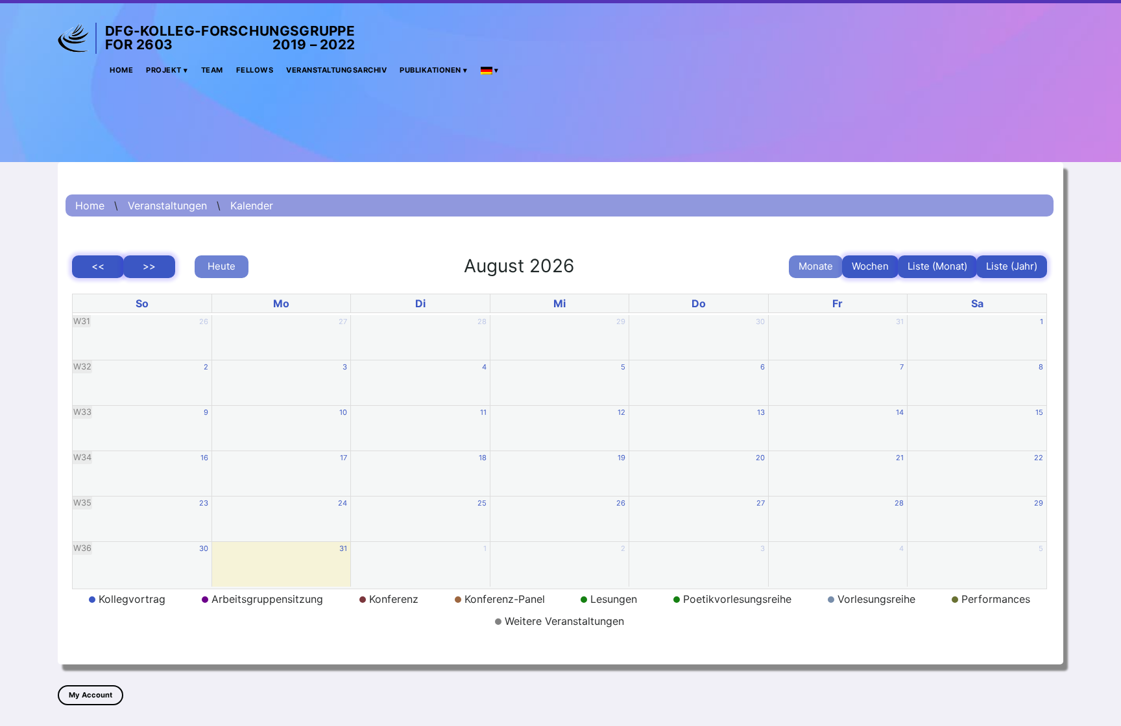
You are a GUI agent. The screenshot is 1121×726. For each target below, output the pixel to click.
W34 (82, 457)
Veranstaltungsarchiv (336, 70)
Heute (221, 266)
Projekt (164, 70)
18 (483, 457)
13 (761, 412)
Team (212, 70)
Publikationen (430, 70)
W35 (82, 503)
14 (900, 412)
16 (204, 457)
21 (900, 457)
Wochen (870, 266)
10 (343, 412)
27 (343, 321)
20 (760, 457)
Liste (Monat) (937, 266)
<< (97, 266)
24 (342, 503)
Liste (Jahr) (1011, 266)
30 (760, 321)
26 (203, 321)
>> (149, 266)
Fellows (255, 70)
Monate (816, 266)
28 (482, 321)
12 (621, 412)
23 (203, 503)
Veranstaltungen (167, 205)
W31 (81, 321)
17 (343, 457)
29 (620, 321)
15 (1039, 412)
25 (482, 503)
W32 (82, 366)
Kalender (251, 205)
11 (483, 412)
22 (1038, 457)
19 (621, 457)
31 (900, 321)
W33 (82, 412)
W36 (82, 548)
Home (121, 70)
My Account (90, 694)
